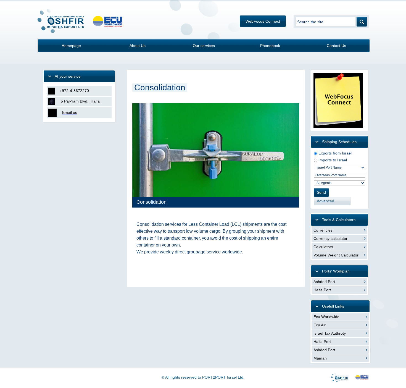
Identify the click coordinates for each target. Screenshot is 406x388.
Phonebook (270, 45)
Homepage (71, 45)
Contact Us (336, 45)
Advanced (325, 201)
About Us (138, 45)
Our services (204, 45)
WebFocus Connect (263, 21)
